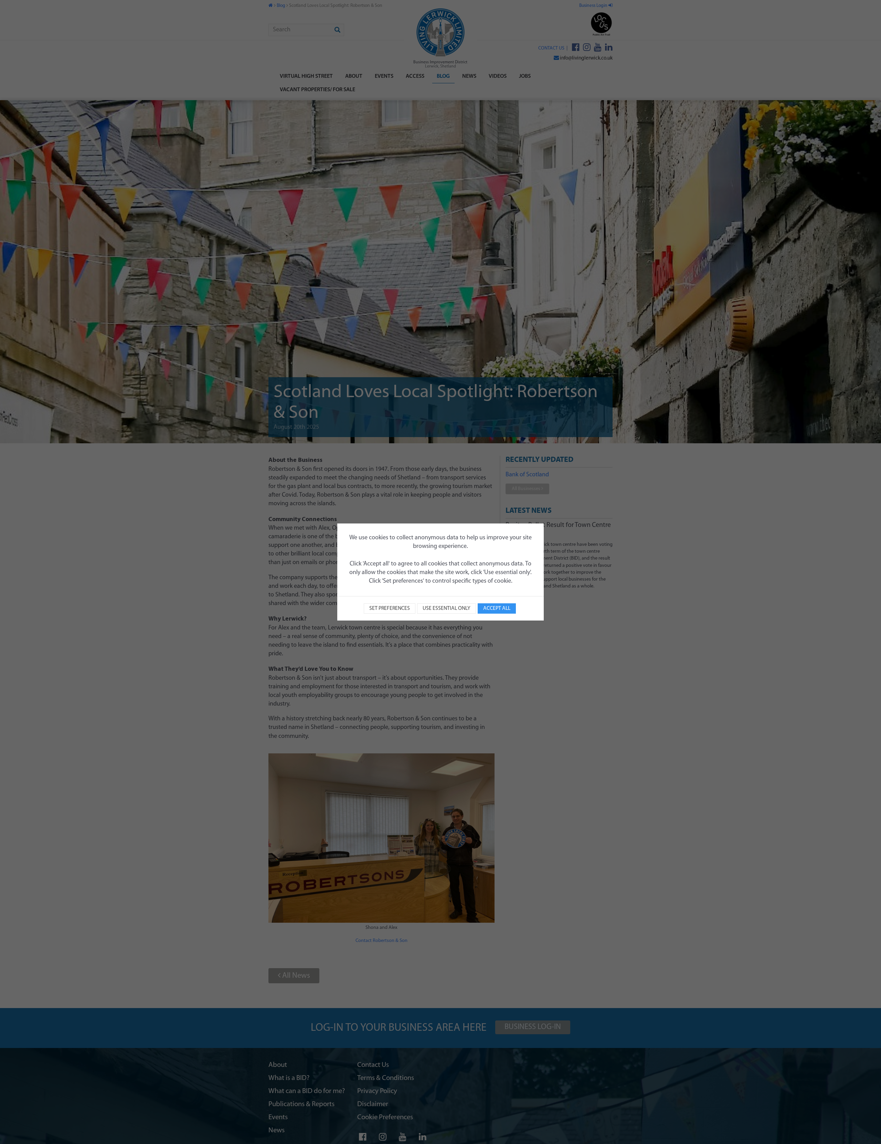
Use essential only (446, 608)
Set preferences (389, 608)
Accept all (496, 608)
